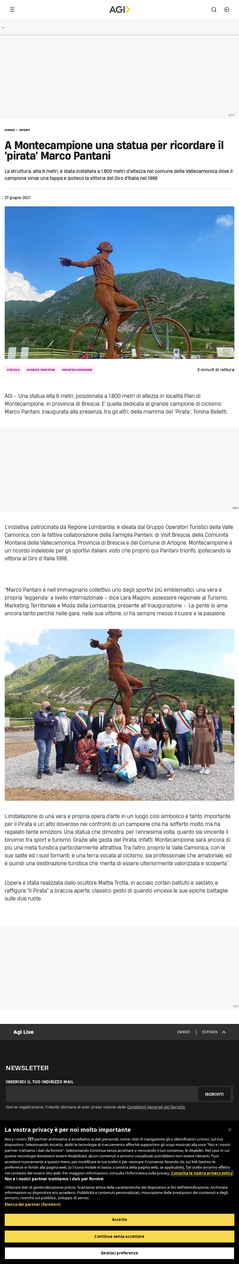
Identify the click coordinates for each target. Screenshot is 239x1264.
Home (10, 130)
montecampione (77, 370)
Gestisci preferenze (119, 1253)
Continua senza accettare (119, 1236)
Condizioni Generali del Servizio (156, 1107)
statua (13, 370)
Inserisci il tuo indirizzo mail (40, 1082)
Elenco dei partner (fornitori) (32, 1204)
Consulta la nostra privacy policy (202, 1173)
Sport (24, 130)
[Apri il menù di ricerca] (214, 9)
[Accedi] (227, 9)
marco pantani (41, 370)
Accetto (119, 1219)
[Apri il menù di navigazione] (12, 9)
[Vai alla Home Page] (119, 9)
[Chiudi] (229, 1129)
